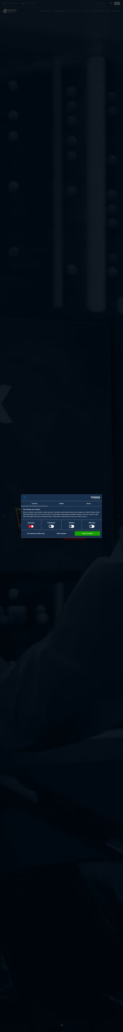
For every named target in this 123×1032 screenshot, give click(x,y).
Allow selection (61, 533)
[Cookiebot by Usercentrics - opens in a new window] (92, 497)
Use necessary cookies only (35, 533)
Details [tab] (61, 503)
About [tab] (88, 503)
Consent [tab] (34, 503)
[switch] (51, 526)
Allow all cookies (87, 533)
